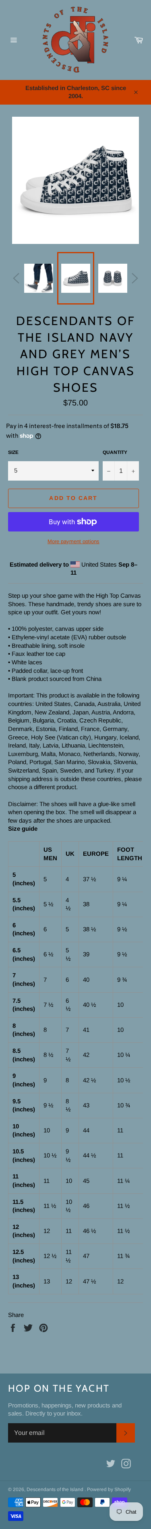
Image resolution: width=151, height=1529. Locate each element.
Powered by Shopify (109, 1489)
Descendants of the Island (56, 1489)
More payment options (73, 541)
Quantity (115, 452)
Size (13, 452)
